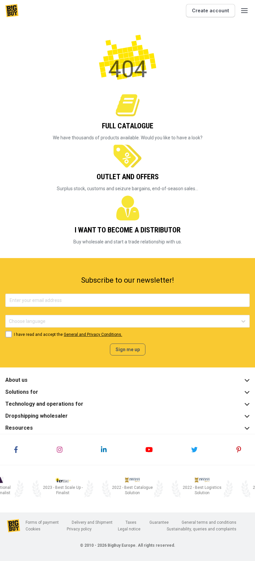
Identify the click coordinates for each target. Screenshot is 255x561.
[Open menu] (244, 10)
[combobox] (9, 321)
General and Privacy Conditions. (93, 334)
